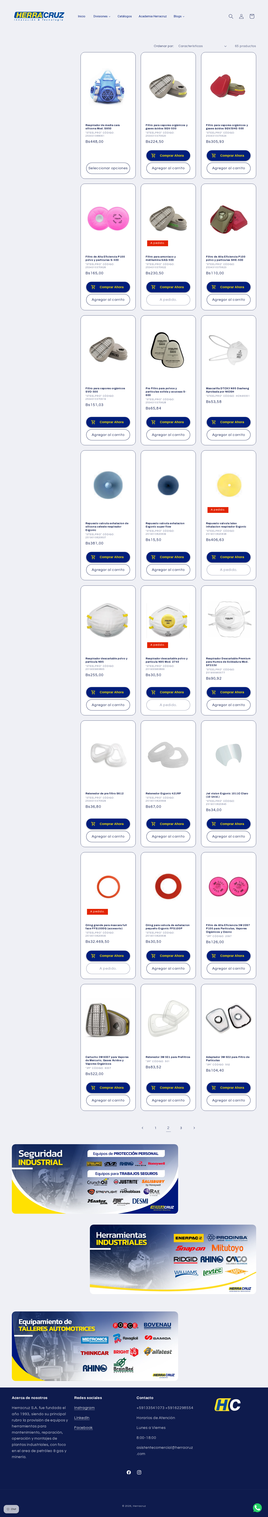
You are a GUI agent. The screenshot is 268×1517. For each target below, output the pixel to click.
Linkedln (82, 1418)
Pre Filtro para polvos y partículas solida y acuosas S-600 (166, 392)
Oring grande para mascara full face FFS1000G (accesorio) (106, 927)
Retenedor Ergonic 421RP (163, 793)
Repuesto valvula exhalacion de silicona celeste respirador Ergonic (107, 527)
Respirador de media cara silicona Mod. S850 (103, 126)
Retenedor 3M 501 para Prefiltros (168, 1057)
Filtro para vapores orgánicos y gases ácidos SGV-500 (167, 126)
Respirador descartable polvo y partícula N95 (107, 660)
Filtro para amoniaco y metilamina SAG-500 (161, 258)
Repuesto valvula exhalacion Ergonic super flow (165, 525)
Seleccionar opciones (108, 168)
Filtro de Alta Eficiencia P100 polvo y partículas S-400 (105, 258)
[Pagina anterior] (143, 1128)
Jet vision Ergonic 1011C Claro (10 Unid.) (227, 795)
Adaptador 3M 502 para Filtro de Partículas (227, 1059)
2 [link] (168, 1128)
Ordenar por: (164, 46)
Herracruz (139, 1506)
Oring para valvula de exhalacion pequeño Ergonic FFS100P (168, 927)
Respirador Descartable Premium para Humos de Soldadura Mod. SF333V (228, 661)
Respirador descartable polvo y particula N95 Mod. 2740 (167, 660)
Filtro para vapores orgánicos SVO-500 (105, 390)
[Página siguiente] (194, 1128)
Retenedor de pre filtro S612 (105, 793)
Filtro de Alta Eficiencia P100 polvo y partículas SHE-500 (226, 258)
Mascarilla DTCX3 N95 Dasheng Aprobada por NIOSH (227, 390)
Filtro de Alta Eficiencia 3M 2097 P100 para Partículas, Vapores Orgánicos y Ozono (228, 928)
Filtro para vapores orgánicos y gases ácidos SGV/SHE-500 (227, 126)
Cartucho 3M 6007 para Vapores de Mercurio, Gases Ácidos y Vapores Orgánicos (107, 1060)
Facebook (83, 1428)
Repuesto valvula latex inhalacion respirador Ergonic (226, 525)
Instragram (84, 1408)
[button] (231, 16)
